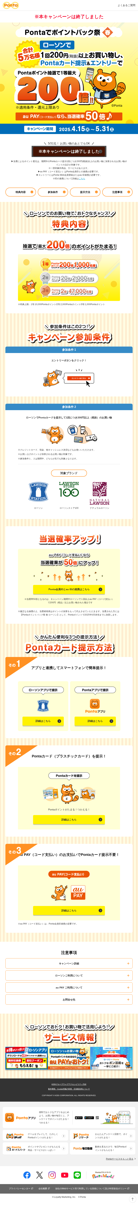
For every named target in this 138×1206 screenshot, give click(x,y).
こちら (82, 178)
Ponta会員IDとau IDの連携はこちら (69, 589)
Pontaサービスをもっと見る (119, 1159)
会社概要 (42, 1188)
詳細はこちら (43, 721)
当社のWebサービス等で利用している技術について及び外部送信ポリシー (90, 1188)
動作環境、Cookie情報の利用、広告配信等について (69, 1089)
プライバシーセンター (19, 1188)
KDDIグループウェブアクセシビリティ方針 (69, 1084)
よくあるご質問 (126, 5)
